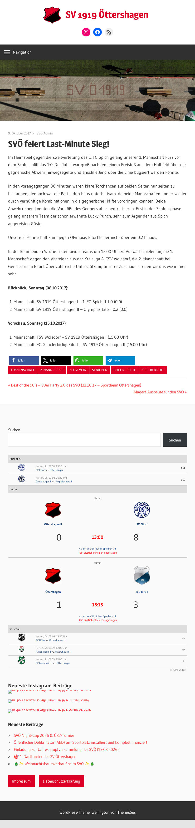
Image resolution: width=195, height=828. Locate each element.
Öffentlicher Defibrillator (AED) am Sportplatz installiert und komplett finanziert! (81, 742)
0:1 (183, 479)
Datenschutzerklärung (61, 780)
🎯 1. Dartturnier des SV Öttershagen (45, 756)
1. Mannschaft (22, 370)
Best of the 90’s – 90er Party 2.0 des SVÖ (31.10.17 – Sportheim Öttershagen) (76, 384)
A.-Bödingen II (43, 651)
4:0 (183, 468)
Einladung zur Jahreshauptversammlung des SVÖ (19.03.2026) (66, 749)
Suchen (14, 429)
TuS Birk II (142, 592)
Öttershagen (56, 470)
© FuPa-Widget (178, 669)
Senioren (99, 370)
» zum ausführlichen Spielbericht (97, 548)
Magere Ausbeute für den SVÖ (159, 391)
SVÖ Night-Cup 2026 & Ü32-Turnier (44, 735)
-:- (183, 638)
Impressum (21, 780)
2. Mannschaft (52, 370)
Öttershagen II (44, 481)
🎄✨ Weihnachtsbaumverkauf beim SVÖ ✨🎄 (54, 763)
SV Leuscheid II (44, 663)
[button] (24, 360)
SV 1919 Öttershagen (107, 14)
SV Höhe (40, 640)
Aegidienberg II (64, 481)
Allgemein (77, 370)
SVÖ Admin (45, 133)
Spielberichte (124, 370)
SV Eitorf (40, 470)
